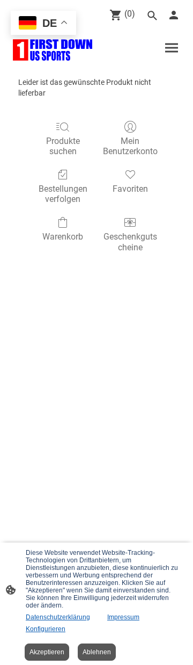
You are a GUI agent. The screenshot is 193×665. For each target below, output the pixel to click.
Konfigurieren (45, 629)
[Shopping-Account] (173, 15)
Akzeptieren (46, 652)
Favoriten (130, 189)
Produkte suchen (63, 146)
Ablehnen (97, 652)
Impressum (123, 617)
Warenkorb (62, 237)
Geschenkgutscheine (130, 242)
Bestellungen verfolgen (63, 194)
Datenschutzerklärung (58, 617)
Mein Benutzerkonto (130, 146)
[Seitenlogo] (52, 50)
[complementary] (43, 24)
